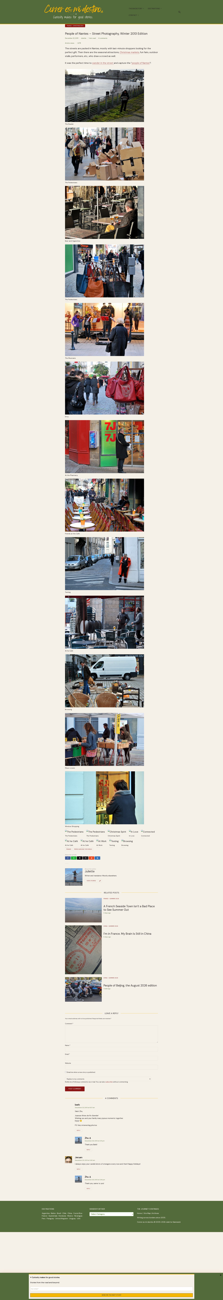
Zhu (87, 1137)
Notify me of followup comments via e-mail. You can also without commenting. (96, 1082)
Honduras (62, 1216)
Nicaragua (78, 1216)
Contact (133, 15)
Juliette (83, 38)
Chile (64, 1213)
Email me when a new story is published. (81, 1072)
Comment (69, 1024)
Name (67, 1045)
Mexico (70, 1216)
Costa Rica (77, 1213)
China (70, 1213)
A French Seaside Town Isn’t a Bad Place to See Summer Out (129, 908)
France (68, 849)
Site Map (147, 1213)
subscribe (109, 1082)
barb (77, 1104)
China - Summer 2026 (110, 926)
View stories (91, 881)
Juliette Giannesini (173, 1222)
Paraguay (50, 1218)
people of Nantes (141, 63)
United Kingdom (61, 1218)
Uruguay (72, 1218)
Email (67, 1054)
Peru (43, 1218)
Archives (155, 1213)
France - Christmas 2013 (75, 26)
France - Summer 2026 (111, 898)
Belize (53, 1213)
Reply (78, 1130)
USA (78, 1218)
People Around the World (83, 849)
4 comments (102, 38)
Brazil (59, 1213)
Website (68, 1063)
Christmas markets (129, 52)
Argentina (46, 1213)
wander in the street (103, 63)
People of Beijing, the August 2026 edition (130, 985)
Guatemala (53, 1216)
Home (139, 1213)
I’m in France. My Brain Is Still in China (127, 934)
